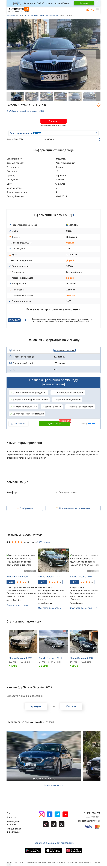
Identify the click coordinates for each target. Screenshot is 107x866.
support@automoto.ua (89, 820)
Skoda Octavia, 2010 (81, 658)
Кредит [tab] (35, 706)
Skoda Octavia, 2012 (20, 658)
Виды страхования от (21, 133)
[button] (97, 9)
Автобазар (11, 15)
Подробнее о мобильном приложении (53, 843)
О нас (9, 813)
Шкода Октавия (37, 15)
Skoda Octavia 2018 (49, 576)
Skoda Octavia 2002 (18, 576)
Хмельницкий (52, 15)
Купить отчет (59, 423)
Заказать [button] (84, 3)
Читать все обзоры (52, 785)
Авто (19, 15)
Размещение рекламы (13, 823)
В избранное (26, 508)
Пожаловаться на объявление (74, 508)
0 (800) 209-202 (92, 813)
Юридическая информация (14, 830)
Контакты (11, 817)
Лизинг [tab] (71, 706)
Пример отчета (19, 424)
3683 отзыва (43, 542)
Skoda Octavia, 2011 (50, 658)
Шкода (26, 15)
